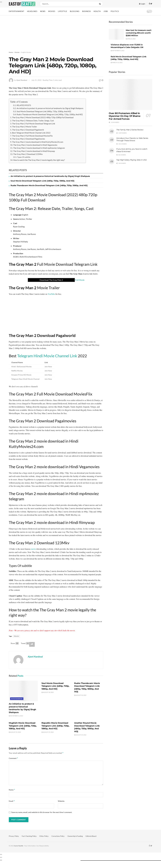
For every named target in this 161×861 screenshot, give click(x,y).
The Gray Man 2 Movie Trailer (24, 126)
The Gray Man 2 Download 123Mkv (28, 154)
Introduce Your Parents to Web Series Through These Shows (132, 139)
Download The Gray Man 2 (51, 280)
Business (86, 11)
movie (33, 549)
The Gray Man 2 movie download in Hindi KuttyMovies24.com (37, 142)
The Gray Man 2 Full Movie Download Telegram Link (33, 123)
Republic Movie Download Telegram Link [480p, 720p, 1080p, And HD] (55, 726)
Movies (51, 11)
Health (97, 11)
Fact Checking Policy (29, 836)
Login (142, 4)
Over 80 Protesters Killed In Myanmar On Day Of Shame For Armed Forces (124, 116)
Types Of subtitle (23, 157)
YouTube (51, 294)
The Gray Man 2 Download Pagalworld (28, 130)
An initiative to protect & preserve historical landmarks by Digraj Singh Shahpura (50, 108)
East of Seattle (18, 846)
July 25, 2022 (36, 80)
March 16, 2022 (117, 62)
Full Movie (62, 280)
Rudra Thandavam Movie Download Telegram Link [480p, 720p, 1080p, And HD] (50, 114)
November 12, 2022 (16, 716)
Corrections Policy (58, 836)
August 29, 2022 (15, 732)
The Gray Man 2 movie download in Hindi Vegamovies (35, 145)
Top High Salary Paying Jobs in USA (131, 160)
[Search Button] (100, 3)
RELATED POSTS (24, 105)
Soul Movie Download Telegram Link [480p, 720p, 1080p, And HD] (44, 111)
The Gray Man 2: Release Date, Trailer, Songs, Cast (33, 120)
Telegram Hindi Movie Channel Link (47, 355)
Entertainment (16, 11)
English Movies (26, 52)
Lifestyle (62, 11)
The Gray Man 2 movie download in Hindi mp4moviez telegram (39, 148)
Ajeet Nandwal (21, 80)
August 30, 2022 (48, 692)
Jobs (106, 11)
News (42, 11)
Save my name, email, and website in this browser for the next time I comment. (41, 812)
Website (61, 801)
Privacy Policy (14, 836)
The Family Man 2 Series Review (129, 130)
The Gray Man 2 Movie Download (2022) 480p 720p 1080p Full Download (42, 117)
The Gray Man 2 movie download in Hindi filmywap (34, 151)
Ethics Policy (44, 836)
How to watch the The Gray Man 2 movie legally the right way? (39, 160)
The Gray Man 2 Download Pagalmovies (28, 139)
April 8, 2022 (131, 39)
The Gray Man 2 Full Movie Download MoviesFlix (32, 136)
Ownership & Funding (75, 836)
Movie (16, 636)
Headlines (32, 11)
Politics (115, 11)
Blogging (74, 11)
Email (12, 801)
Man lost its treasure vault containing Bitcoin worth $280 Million (138, 33)
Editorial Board (91, 836)
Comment (13, 758)
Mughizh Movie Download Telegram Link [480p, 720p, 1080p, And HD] (23, 726)
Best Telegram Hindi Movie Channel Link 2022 (31, 133)
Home (11, 52)
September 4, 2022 (118, 50)
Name (12, 790)
